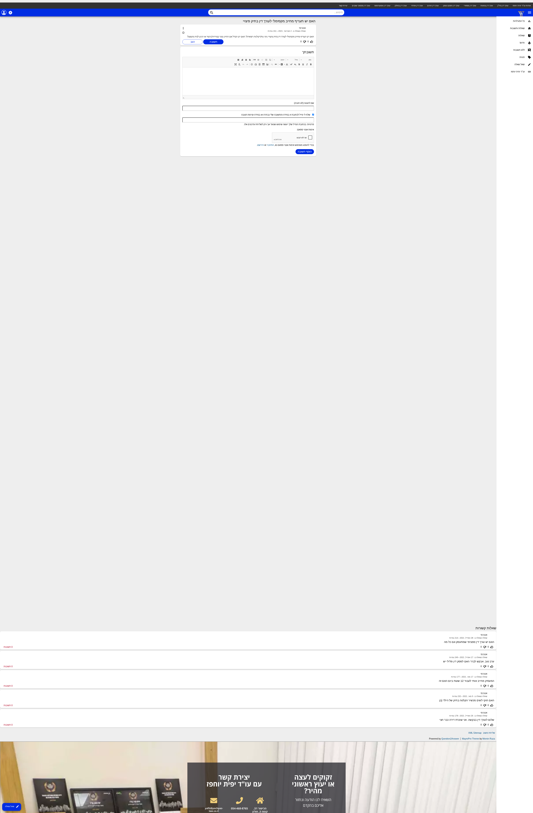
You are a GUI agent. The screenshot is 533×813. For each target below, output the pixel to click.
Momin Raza (488, 739)
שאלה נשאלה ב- (299, 31)
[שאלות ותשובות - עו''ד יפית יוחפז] (521, 16)
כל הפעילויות (519, 21)
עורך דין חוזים (433, 5)
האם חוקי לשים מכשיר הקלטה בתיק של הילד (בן (466, 700)
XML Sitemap (475, 733)
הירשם (260, 145)
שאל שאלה (12, 806)
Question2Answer (450, 739)
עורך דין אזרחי (417, 5)
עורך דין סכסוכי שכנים (361, 5)
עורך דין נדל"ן (502, 5)
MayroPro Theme (470, 739)
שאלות (521, 35)
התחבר (270, 145)
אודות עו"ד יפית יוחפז (522, 5)
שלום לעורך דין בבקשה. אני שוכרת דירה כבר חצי (466, 719)
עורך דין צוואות (487, 5)
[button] (306, 60)
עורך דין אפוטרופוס (382, 5)
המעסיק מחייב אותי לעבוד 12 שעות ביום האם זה (466, 680)
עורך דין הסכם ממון (451, 5)
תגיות (522, 57)
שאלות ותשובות (517, 28)
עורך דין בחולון (401, 5)
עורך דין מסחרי (470, 5)
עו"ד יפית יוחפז (518, 71)
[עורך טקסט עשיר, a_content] (248, 81)
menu (529, 12)
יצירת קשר (343, 5)
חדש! (522, 43)
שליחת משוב (489, 733)
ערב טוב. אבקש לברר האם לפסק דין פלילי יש (468, 661)
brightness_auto (10, 13)
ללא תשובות (519, 50)
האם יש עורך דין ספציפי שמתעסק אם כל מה (469, 642)
